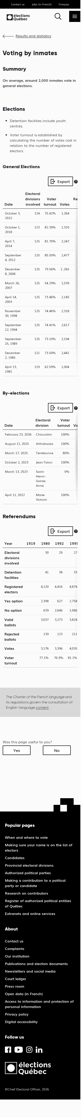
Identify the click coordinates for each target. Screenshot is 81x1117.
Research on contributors (26, 893)
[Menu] (74, 16)
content (42, 707)
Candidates (15, 857)
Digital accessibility (21, 1021)
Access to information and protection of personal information (39, 1003)
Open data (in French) (24, 993)
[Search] (58, 16)
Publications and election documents (36, 963)
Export (63, 181)
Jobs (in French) (42, 4)
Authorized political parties (28, 872)
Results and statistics (33, 35)
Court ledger (15, 978)
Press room (14, 986)
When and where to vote (26, 837)
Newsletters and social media (30, 971)
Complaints (14, 948)
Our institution (17, 956)
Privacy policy (17, 1014)
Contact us (18, 4)
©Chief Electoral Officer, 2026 (27, 1089)
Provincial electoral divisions (29, 865)
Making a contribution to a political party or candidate (35, 883)
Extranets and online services (30, 913)
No (57, 750)
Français (64, 4)
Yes (16, 750)
